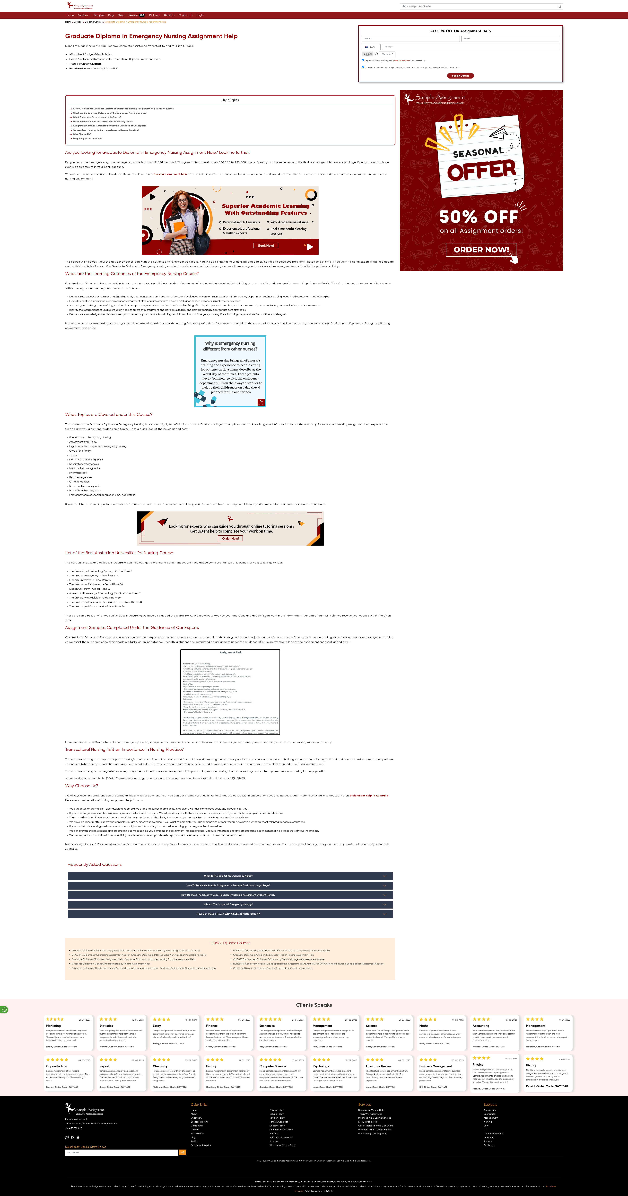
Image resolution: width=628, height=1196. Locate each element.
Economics (489, 1114)
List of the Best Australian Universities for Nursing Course (103, 121)
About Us (169, 15)
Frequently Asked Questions (88, 138)
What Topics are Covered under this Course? (97, 117)
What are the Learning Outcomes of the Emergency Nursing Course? (109, 113)
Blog (111, 15)
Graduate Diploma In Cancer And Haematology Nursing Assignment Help (111, 964)
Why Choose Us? (82, 134)
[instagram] (67, 1137)
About (194, 1114)
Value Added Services (281, 1137)
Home (70, 15)
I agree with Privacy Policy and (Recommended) (395, 61)
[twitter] (72, 1137)
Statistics (488, 1145)
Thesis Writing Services (370, 1114)
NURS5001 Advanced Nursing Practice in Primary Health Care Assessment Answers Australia (281, 950)
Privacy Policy (277, 1110)
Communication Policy (281, 1130)
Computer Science (493, 1134)
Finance (488, 1141)
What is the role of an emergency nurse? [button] (228, 876)
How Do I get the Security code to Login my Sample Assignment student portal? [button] (228, 895)
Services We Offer (200, 1122)
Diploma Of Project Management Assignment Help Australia (168, 950)
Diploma (154, 15)
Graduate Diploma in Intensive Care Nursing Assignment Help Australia (168, 955)
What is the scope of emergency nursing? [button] (228, 904)
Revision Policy (277, 1118)
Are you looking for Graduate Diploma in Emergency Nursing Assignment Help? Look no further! (123, 109)
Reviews (136, 15)
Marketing (489, 1137)
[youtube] (78, 1137)
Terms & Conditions (401, 61)
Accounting (490, 1110)
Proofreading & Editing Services (374, 1118)
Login (200, 15)
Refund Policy (277, 1114)
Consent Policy (277, 1126)
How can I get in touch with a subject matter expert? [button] (228, 914)
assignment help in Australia (369, 795)
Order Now (196, 1118)
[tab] (230, 876)
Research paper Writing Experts (374, 1130)
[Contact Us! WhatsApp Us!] (4, 1009)
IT (485, 1130)
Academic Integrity (201, 1145)
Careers (195, 1130)
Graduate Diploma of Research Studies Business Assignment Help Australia (272, 968)
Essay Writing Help (368, 1122)
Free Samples (198, 1134)
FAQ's (193, 1141)
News (121, 15)
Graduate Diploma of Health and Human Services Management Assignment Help (115, 968)
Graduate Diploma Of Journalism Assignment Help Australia (103, 950)
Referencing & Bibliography (372, 1134)
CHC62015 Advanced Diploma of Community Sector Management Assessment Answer (279, 959)
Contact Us (185, 15)
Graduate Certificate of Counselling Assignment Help (187, 968)
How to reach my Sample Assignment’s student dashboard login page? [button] (228, 885)
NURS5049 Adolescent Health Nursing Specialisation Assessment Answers (272, 964)
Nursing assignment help (170, 174)
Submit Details (460, 76)
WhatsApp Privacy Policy (283, 1145)
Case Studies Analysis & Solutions (375, 1126)
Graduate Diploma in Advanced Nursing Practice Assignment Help (160, 959)
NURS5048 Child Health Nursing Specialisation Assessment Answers (348, 964)
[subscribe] (182, 1152)
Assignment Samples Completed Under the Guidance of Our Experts (109, 126)
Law (486, 1126)
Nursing (488, 1122)
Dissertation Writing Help (371, 1110)
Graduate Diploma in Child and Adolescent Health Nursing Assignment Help (273, 955)
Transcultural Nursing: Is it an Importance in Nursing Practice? (106, 130)
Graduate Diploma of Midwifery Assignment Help (97, 959)
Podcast (274, 1141)
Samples (99, 15)
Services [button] (83, 15)
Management (491, 1118)
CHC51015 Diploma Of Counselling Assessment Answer (101, 955)
